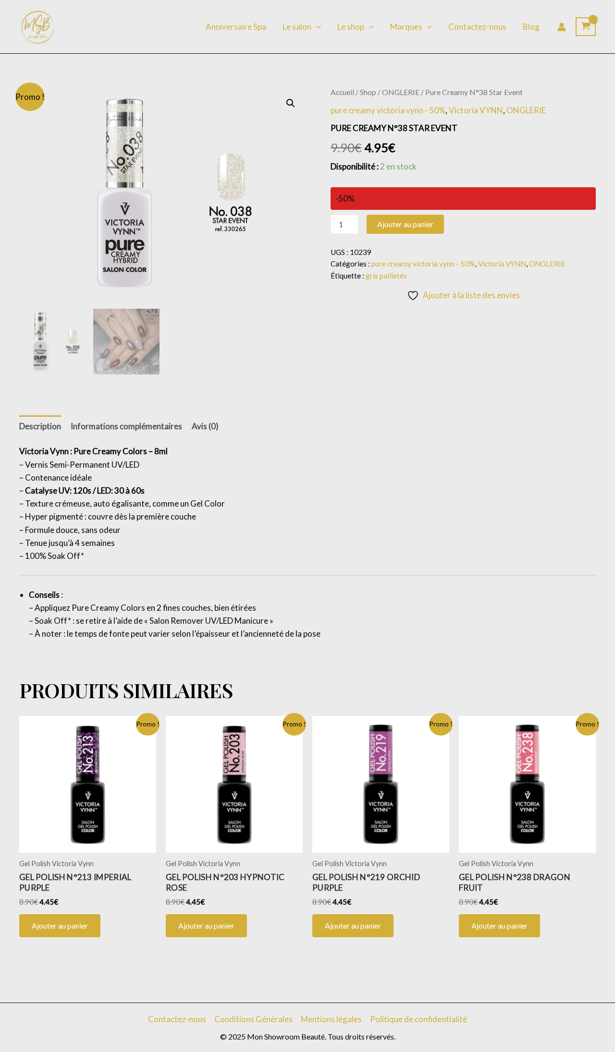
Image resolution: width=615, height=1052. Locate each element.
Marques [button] (406, 27)
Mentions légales (331, 1019)
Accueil (342, 92)
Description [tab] (40, 426)
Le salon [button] (297, 27)
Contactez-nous (477, 27)
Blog (531, 27)
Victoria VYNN (476, 110)
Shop (368, 92)
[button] (316, 27)
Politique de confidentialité (418, 1019)
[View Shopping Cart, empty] (586, 26)
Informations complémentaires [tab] (126, 426)
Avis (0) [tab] (205, 426)
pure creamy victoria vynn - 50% (388, 110)
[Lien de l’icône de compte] (561, 27)
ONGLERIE (400, 92)
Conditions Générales (253, 1019)
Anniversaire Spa (236, 27)
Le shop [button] (350, 27)
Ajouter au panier (405, 224)
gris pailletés (386, 275)
